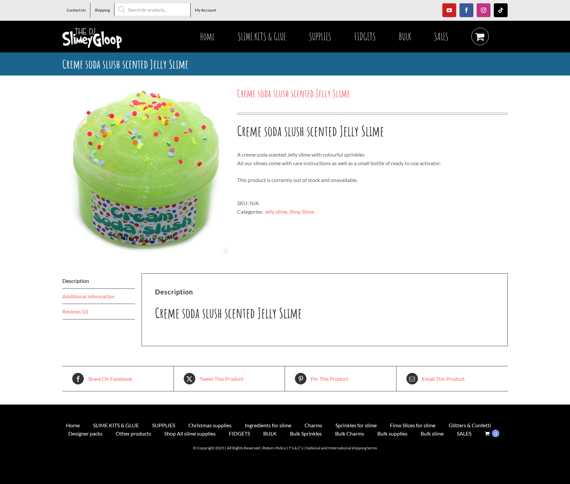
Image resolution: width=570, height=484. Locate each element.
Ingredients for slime (268, 425)
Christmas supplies (210, 425)
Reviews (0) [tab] (75, 311)
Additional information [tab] (88, 296)
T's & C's (296, 447)
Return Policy (274, 447)
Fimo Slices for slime (412, 425)
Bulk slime (432, 433)
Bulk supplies (392, 433)
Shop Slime (301, 211)
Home (73, 425)
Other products (133, 433)
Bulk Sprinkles (306, 433)
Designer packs (85, 433)
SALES (464, 433)
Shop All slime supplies (190, 433)
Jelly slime (275, 211)
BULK (270, 433)
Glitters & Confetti (470, 425)
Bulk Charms (349, 433)
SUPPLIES (163, 425)
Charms (313, 425)
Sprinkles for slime (356, 425)
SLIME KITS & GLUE (116, 425)
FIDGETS (239, 433)
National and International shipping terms (341, 447)
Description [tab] (75, 281)
